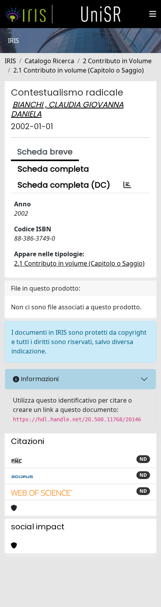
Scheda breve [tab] (45, 151)
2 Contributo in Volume (117, 61)
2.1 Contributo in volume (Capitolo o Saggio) (78, 70)
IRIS (10, 61)
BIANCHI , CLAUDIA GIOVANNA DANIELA (67, 109)
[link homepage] (28, 14)
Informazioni (39, 378)
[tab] (127, 185)
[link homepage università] (101, 14)
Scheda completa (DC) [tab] (64, 184)
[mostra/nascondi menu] (152, 14)
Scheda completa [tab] (53, 168)
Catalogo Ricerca (49, 61)
